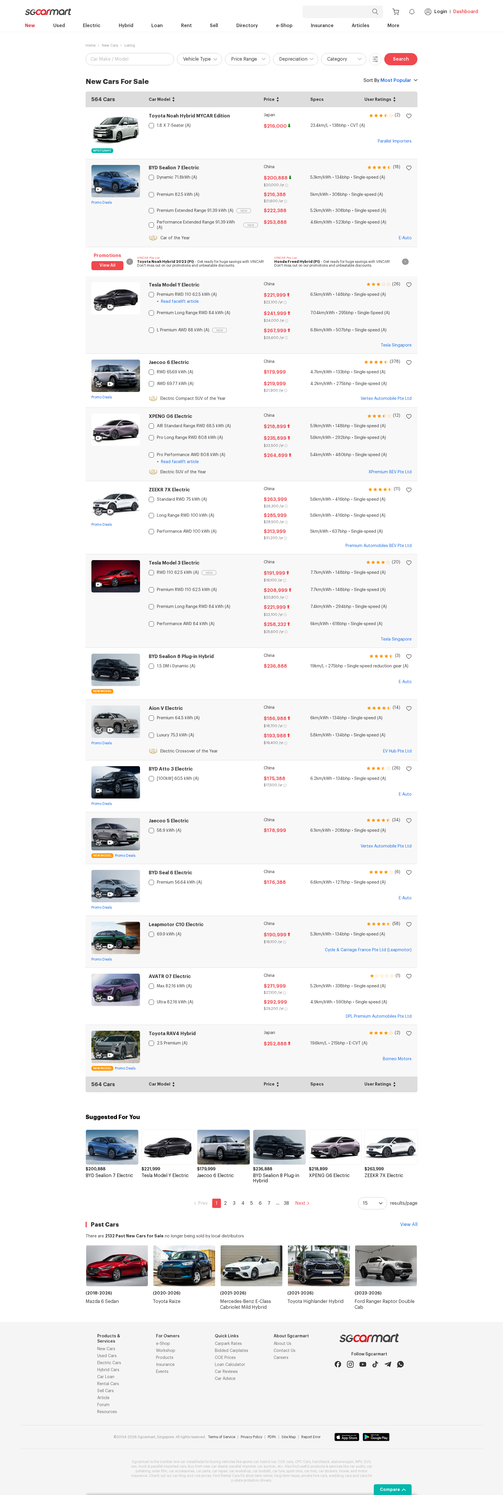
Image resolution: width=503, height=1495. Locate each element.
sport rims (294, 1471)
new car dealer (215, 1466)
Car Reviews (226, 1372)
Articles (360, 25)
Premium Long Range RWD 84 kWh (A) (193, 313)
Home (90, 45)
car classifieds (192, 1462)
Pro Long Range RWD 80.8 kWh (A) (190, 438)
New (30, 25)
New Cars (110, 45)
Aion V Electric (166, 708)
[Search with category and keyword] (375, 12)
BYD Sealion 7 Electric (174, 168)
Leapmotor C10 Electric (176, 924)
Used (59, 25)
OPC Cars (303, 1462)
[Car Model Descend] (173, 101)
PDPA (272, 1437)
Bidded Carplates (231, 1351)
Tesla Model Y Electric (174, 285)
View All (108, 265)
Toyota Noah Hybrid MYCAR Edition (189, 116)
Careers (281, 1358)
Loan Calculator (230, 1365)
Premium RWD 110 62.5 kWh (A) (187, 295)
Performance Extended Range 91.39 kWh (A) (196, 225)
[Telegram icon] (388, 1364)
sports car (250, 1462)
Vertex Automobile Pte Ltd (386, 399)
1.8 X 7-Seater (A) (174, 126)
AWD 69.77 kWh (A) (175, 384)
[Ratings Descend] (394, 101)
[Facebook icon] (337, 1364)
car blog (179, 1476)
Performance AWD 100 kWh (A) (187, 532)
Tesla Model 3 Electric (174, 563)
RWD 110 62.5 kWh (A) (178, 573)
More (393, 25)
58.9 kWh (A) (169, 831)
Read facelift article (180, 302)
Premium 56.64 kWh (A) (179, 882)
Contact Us (284, 1351)
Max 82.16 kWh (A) (174, 986)
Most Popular (387, 80)
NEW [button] (243, 211)
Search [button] (401, 59)
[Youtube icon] (362, 1364)
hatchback (321, 1462)
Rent (186, 25)
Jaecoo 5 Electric (169, 821)
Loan (157, 25)
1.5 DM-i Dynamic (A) (176, 666)
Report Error (310, 1437)
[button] (199, 59)
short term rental (259, 1476)
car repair (219, 1471)
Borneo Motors (397, 1059)
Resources (107, 1412)
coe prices (202, 1476)
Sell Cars (105, 1391)
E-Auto (405, 238)
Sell (214, 25)
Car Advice (225, 1379)
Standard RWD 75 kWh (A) (182, 499)
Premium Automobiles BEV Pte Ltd (379, 546)
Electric (91, 25)
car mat (310, 1471)
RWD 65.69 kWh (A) (175, 372)
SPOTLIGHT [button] (102, 150)
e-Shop (284, 25)
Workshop (165, 1351)
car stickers (327, 1471)
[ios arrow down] (415, 80)
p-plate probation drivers (251, 1480)
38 (286, 1203)
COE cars (285, 1462)
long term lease (287, 1476)
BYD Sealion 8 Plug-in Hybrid (181, 656)
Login (440, 11)
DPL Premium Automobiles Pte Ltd (379, 1016)
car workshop (240, 1471)
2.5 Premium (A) (172, 1043)
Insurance (322, 25)
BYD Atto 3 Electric (171, 769)
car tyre (278, 1471)
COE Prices (225, 1358)
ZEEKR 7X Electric (169, 490)
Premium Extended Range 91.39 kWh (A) (195, 211)
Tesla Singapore (396, 345)
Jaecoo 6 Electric (169, 362)
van (134, 1466)
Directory (247, 25)
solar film (159, 1471)
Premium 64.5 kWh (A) (178, 718)
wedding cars (340, 1476)
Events (162, 1372)
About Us (282, 1344)
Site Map (288, 1437)
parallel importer (242, 1466)
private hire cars (314, 1476)
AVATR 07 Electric (170, 976)
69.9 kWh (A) (169, 934)
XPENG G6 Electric (170, 416)
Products (164, 1358)
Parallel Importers (395, 141)
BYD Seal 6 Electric (170, 872)
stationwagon (342, 1462)
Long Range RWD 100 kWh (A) (185, 515)
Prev (203, 1203)
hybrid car (268, 1462)
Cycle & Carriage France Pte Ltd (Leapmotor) (368, 950)
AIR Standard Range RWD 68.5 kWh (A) (194, 426)
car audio (357, 1466)
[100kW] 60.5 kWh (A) (178, 779)
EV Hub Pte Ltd (397, 751)
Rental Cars (108, 1384)
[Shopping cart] (395, 11)
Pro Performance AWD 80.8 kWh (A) (191, 455)
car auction (266, 1466)
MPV (358, 1462)
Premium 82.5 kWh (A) (178, 195)
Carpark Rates (228, 1344)
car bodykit (262, 1471)
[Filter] (375, 59)
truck (143, 1466)
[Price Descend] (278, 101)
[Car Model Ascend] (173, 98)
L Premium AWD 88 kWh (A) (183, 330)
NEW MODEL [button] (102, 691)
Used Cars (107, 1356)
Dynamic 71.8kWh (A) (177, 177)
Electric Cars (109, 1363)
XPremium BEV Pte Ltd (390, 472)
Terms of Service (221, 1437)
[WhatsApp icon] (400, 1364)
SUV (367, 1462)
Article (103, 1398)
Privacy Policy (251, 1437)
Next (300, 1203)
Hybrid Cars (108, 1370)
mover (344, 1471)
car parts (203, 1471)
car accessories (181, 1471)
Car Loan (105, 1377)
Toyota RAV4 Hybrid (172, 1033)
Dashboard (465, 11)
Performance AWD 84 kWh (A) (186, 624)
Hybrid (126, 25)
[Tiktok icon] (375, 1364)
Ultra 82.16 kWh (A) (175, 1002)
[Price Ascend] (278, 98)
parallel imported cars (168, 1466)
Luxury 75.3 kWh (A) (175, 735)
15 (365, 1203)
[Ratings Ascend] (394, 98)
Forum (103, 1405)
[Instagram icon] (350, 1364)
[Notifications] (411, 11)
